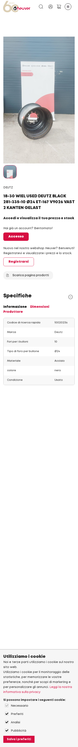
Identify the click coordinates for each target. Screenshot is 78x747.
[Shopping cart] (58, 6)
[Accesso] (50, 6)
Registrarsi (19, 261)
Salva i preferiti (19, 739)
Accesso (16, 236)
